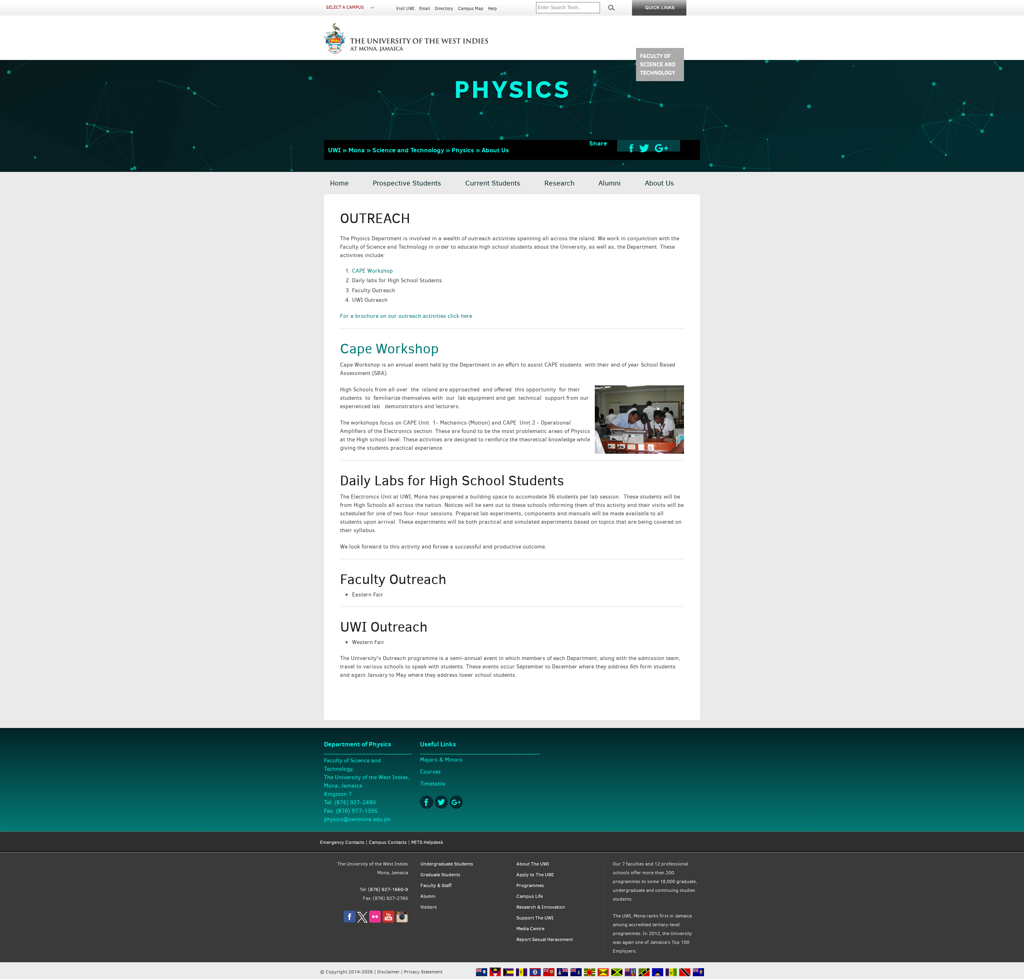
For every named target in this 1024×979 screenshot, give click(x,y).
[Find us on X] (362, 921)
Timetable (432, 784)
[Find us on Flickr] (375, 921)
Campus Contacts (388, 842)
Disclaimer (388, 972)
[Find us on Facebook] (350, 921)
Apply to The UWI (535, 874)
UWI (334, 150)
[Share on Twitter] (644, 148)
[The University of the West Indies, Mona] (428, 37)
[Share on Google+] (661, 148)
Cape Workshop (389, 348)
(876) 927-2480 (355, 802)
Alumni (609, 183)
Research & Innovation (540, 907)
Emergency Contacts (342, 842)
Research (559, 183)
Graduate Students (440, 874)
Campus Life (529, 896)
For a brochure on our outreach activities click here (406, 316)
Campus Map (470, 9)
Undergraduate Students (446, 864)
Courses (430, 772)
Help (492, 9)
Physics (463, 150)
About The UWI (532, 864)
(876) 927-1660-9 (388, 889)
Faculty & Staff (436, 885)
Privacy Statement (423, 972)
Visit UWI (405, 9)
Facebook (426, 802)
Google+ (456, 802)
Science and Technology (408, 150)
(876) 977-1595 (357, 811)
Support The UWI (535, 918)
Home (339, 183)
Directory (444, 9)
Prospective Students (407, 183)
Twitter (441, 802)
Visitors (428, 907)
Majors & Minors (441, 760)
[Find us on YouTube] (388, 921)
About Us (495, 150)
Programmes (530, 885)
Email (424, 9)
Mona (356, 150)
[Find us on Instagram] (402, 921)
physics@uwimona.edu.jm (357, 819)
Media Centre (530, 928)
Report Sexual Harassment (544, 939)
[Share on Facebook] (631, 148)
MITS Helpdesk (427, 842)
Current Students (492, 183)
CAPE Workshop (372, 271)
